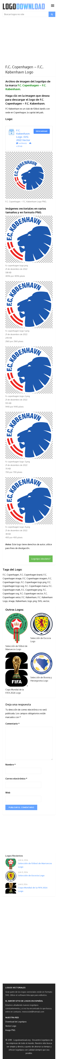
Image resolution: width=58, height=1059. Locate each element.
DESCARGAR (41, 131)
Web (7, 792)
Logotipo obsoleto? (40, 558)
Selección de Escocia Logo (31, 875)
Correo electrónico (16, 778)
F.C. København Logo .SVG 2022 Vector (23, 135)
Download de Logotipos (16, 1021)
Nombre (10, 764)
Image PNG (10, 1030)
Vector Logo (10, 1026)
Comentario (12, 723)
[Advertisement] (29, 42)
